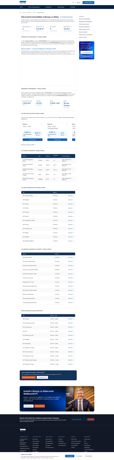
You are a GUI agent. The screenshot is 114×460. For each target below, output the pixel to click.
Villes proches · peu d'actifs (85, 34)
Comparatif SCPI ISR (24, 446)
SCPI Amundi (48, 445)
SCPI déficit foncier (62, 443)
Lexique (85, 443)
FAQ (85, 441)
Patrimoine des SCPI (27, 12)
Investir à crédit (82, 37)
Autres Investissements (33, 7)
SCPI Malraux (61, 441)
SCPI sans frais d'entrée (76, 441)
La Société (72, 7)
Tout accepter (69, 456)
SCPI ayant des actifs (84, 24)
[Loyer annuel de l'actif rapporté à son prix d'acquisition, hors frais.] (54, 156)
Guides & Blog (60, 7)
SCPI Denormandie (62, 445)
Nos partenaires (87, 445)
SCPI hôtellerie (35, 451)
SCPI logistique (35, 443)
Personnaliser (88, 456)
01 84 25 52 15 (43, 377)
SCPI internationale (49, 443)
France (34, 12)
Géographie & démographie (85, 21)
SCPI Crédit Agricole (49, 447)
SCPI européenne (49, 441)
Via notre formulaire (29, 377)
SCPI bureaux (35, 439)
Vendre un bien (87, 439)
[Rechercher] (73, 2)
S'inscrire (90, 419)
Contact (85, 451)
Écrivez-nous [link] (29, 406)
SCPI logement (35, 447)
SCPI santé (35, 449)
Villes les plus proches (84, 29)
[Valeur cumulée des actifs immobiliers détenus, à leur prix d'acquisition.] (71, 26)
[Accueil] (20, 12)
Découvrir (70, 195)
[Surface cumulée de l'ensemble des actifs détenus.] (43, 26)
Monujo (78, 2)
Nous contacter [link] (89, 2)
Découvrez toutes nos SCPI (27, 144)
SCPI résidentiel (36, 445)
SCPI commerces (36, 441)
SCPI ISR (73, 447)
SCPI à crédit (73, 439)
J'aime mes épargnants (88, 449)
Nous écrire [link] (87, 56)
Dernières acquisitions (84, 26)
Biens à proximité (83, 32)
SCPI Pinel (60, 439)
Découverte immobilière (84, 18)
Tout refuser (79, 456)
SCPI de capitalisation (75, 443)
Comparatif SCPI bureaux (25, 448)
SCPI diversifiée (74, 445)
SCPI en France (49, 439)
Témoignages (87, 447)
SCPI (21, 7)
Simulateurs (48, 7)
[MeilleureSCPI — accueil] (23, 2)
